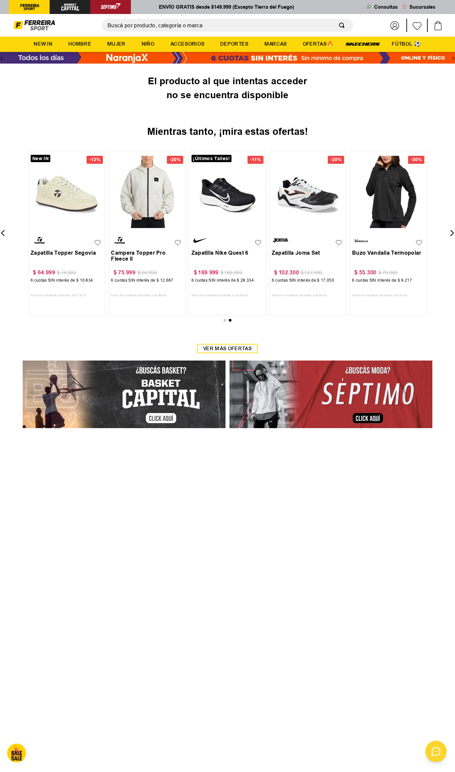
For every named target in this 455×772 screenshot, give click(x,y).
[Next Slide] (453, 58)
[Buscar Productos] (343, 25)
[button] (37, 226)
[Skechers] (362, 43)
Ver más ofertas (227, 349)
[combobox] (227, 25)
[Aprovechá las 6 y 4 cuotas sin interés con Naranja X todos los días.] (227, 58)
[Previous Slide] (1, 58)
